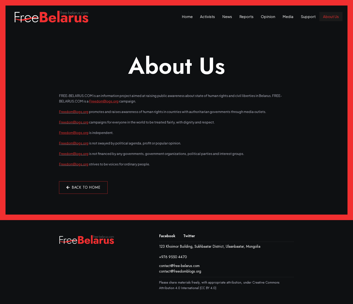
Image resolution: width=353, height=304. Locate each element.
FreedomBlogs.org (73, 111)
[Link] (51, 16)
